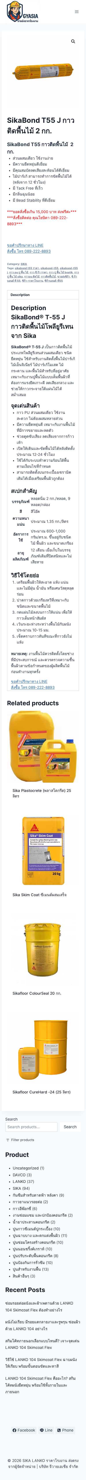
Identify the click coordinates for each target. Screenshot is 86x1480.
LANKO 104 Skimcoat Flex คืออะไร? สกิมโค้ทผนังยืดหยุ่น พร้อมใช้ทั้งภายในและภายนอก (40, 1385)
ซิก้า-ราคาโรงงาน (32, 280)
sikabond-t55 (49, 268)
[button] (73, 41)
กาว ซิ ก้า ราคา (38, 272)
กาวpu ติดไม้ (31, 276)
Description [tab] (20, 295)
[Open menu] (77, 11)
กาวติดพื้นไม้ (48, 276)
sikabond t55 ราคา (27, 268)
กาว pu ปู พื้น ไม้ (18, 272)
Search (11, 1119)
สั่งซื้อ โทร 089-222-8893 (29, 251)
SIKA (24, 264)
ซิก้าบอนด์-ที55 (54, 280)
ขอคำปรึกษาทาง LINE (25, 245)
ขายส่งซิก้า (63, 276)
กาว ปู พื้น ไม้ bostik (61, 272)
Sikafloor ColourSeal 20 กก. (37, 993)
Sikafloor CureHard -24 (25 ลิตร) (42, 1092)
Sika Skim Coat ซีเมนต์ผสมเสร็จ (40, 895)
